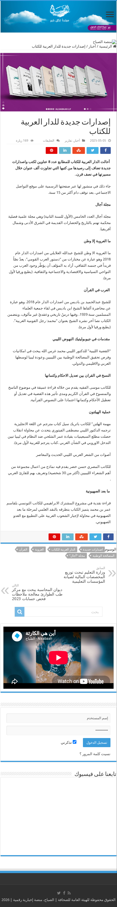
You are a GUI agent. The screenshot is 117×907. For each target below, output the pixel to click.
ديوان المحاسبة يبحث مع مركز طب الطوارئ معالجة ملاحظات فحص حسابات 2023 (37, 592)
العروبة (39, 549)
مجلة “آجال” (77, 556)
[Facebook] (64, 893)
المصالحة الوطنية (103, 556)
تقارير (68, 140)
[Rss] (69, 893)
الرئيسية (106, 46)
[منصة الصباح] (58, 16)
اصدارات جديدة (93, 549)
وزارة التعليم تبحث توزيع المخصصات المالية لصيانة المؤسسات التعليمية (84, 575)
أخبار (92, 46)
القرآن (23, 549)
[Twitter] (59, 893)
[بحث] (19, 612)
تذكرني (67, 742)
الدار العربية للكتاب (63, 549)
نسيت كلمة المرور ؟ (95, 754)
